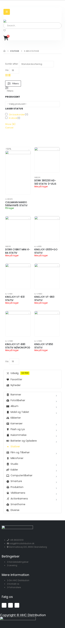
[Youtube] (10, 605)
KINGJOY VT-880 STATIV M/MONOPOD (17, 345)
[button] (6, 75)
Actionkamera (19, 498)
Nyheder (16, 385)
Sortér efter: (12, 64)
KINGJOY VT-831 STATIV (15, 298)
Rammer (16, 394)
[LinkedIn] (17, 605)
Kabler (14, 469)
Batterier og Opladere (24, 440)
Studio (14, 464)
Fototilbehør (18, 400)
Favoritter (16, 379)
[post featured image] (18, 172)
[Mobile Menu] (6, 12)
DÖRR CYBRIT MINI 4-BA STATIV (17, 251)
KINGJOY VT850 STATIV (43, 345)
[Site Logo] (13, 21)
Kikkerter (16, 417)
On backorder (17, 114)
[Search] (43, 26)
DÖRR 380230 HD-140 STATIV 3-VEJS (45, 182)
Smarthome (18, 504)
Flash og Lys (18, 429)
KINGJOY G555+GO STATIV (46, 251)
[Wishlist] (4, 30)
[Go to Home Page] (4, 51)
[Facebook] (4, 605)
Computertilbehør (21, 475)
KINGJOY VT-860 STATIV (44, 298)
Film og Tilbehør (20, 452)
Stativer (15, 446)
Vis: (7, 70)
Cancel (9, 127)
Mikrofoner (17, 458)
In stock (13, 118)
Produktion (17, 487)
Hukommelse (19, 435)
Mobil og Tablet (20, 412)
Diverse (15, 510)
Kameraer (17, 423)
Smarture (16, 481)
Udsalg (20, 373)
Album (14, 406)
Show (10, 124)
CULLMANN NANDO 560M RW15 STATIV (16, 204)
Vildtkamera (18, 493)
